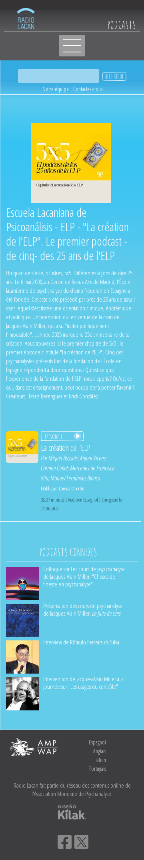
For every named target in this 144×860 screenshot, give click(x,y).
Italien (100, 760)
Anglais (99, 751)
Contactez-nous (87, 89)
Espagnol (97, 742)
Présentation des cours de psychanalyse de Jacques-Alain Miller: (82, 609)
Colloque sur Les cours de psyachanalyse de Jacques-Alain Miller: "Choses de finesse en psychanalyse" (84, 576)
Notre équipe (55, 89)
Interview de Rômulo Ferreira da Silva (81, 642)
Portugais (97, 768)
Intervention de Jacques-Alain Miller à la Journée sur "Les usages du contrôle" (83, 682)
